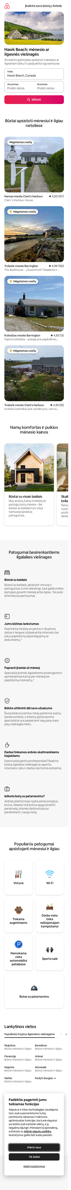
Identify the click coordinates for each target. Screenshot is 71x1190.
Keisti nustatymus (34, 1166)
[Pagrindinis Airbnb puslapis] (7, 6)
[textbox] (19, 88)
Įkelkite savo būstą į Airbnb (43, 6)
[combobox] (34, 75)
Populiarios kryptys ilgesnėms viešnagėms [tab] (29, 1034)
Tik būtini (34, 1157)
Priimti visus (34, 1147)
